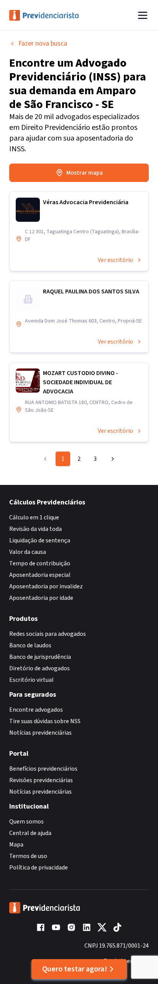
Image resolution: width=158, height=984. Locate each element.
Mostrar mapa (84, 173)
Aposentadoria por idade (41, 597)
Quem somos (26, 821)
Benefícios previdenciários (43, 768)
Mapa (16, 844)
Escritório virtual (31, 679)
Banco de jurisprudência (40, 656)
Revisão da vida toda (35, 529)
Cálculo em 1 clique (34, 517)
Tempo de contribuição (39, 563)
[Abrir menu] (143, 15)
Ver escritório (115, 260)
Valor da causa (27, 551)
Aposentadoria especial (40, 574)
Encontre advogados (36, 709)
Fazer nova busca (42, 43)
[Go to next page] (111, 459)
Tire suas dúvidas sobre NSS (45, 721)
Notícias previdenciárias (40, 732)
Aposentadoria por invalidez (46, 586)
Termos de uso (28, 856)
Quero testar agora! (74, 969)
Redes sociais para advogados (47, 633)
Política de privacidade (38, 867)
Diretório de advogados (39, 668)
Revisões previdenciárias (41, 780)
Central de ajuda (30, 833)
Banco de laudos (30, 645)
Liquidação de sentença (39, 540)
